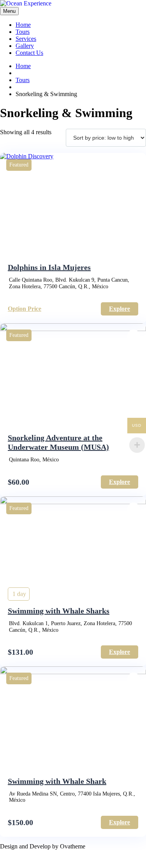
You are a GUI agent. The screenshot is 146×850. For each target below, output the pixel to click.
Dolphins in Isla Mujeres (49, 267)
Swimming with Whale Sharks (58, 610)
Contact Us (29, 52)
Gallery (25, 45)
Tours (23, 31)
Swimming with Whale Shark (57, 781)
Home (23, 24)
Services (26, 38)
